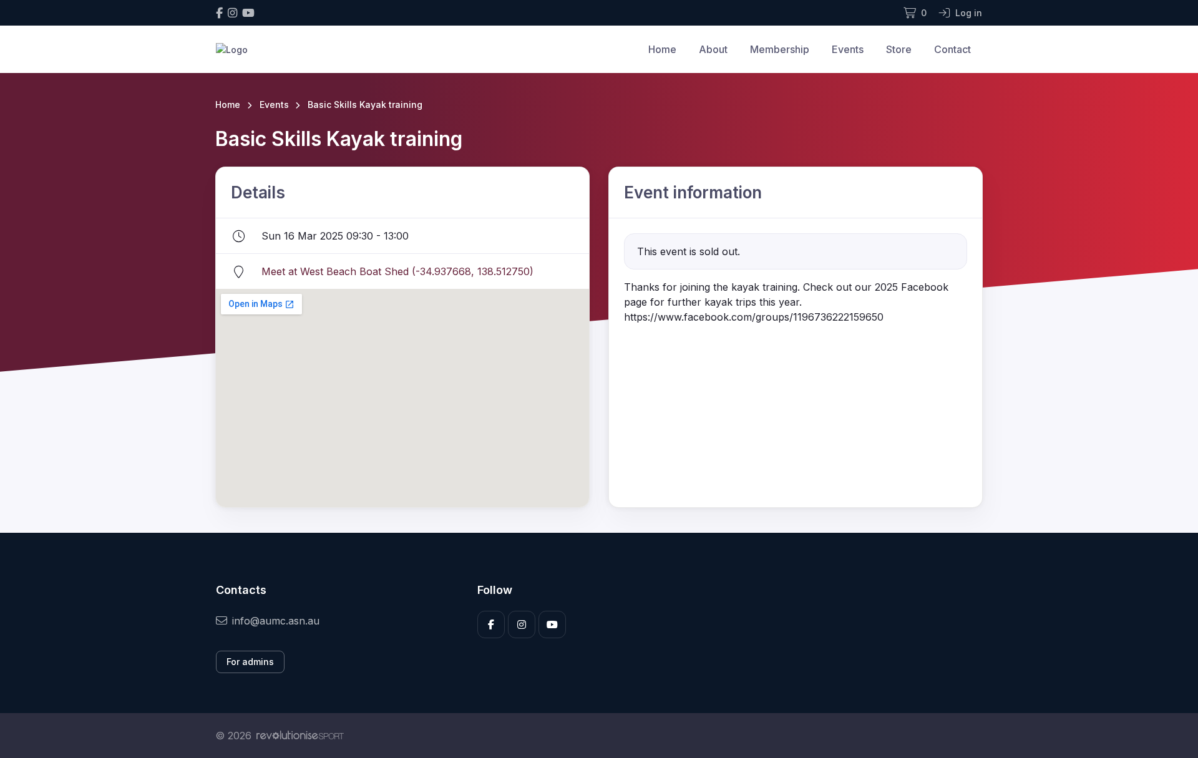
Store (899, 49)
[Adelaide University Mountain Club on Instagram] (232, 12)
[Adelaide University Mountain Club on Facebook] (219, 12)
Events (848, 49)
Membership (779, 49)
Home (662, 49)
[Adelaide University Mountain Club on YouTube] (248, 12)
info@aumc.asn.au (275, 621)
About (713, 49)
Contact (952, 49)
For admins (250, 661)
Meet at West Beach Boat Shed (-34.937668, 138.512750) (397, 271)
